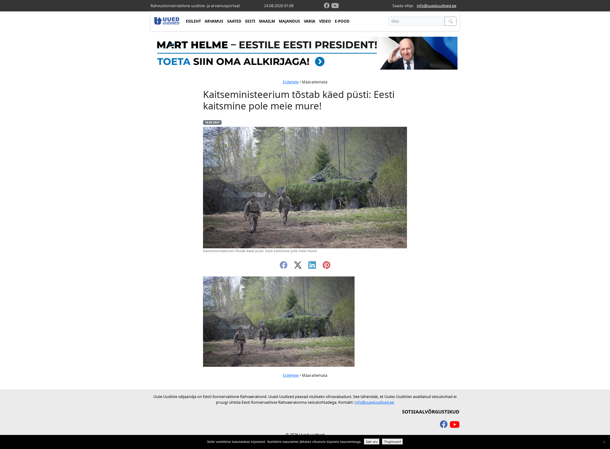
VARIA (309, 21)
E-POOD (342, 21)
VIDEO (325, 21)
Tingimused (392, 442)
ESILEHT (193, 21)
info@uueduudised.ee (436, 5)
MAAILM (267, 21)
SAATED (234, 21)
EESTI (250, 21)
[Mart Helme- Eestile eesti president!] (305, 52)
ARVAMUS (214, 21)
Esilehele (291, 82)
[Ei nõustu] (604, 442)
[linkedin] (312, 266)
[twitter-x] (298, 266)
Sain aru (372, 442)
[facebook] (327, 6)
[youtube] (335, 5)
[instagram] (326, 266)
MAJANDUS (289, 21)
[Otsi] (451, 21)
